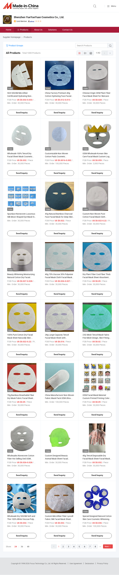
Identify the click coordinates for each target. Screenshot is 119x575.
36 (22, 546)
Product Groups (15, 45)
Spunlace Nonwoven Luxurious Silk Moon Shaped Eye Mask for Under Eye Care (21, 216)
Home (8, 29)
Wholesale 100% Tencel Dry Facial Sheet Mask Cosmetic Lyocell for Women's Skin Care (20, 156)
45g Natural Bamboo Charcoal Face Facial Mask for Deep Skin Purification (59, 216)
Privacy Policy (102, 563)
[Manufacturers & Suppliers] (21, 5)
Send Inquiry (22, 112)
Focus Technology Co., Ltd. (40, 563)
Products (24, 29)
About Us (38, 29)
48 (28, 546)
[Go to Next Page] (110, 53)
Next (107, 546)
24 (16, 546)
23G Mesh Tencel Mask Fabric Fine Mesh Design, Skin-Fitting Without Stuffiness (96, 337)
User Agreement (76, 563)
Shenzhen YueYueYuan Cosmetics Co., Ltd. (39, 17)
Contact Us (67, 29)
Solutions (52, 29)
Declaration (89, 563)
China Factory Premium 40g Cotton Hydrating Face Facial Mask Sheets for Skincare (58, 96)
